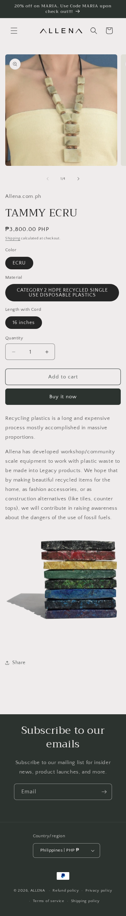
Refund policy (65, 890)
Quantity (14, 338)
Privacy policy (98, 890)
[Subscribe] (104, 792)
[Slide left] (47, 178)
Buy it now (63, 397)
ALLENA (37, 890)
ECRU (19, 263)
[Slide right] (78, 178)
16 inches (24, 322)
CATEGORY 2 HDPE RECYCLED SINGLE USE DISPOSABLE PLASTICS (62, 292)
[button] (14, 30)
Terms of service (48, 901)
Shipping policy (85, 901)
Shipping (12, 238)
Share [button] (19, 662)
